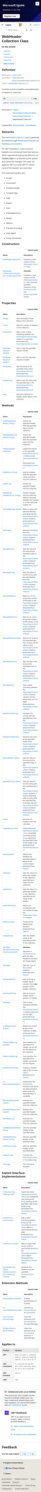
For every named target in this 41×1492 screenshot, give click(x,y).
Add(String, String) (10, 472)
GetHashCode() (8, 922)
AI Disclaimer (7, 1479)
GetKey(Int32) (8, 936)
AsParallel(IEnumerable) (12, 1298)
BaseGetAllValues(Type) (12, 638)
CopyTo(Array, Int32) (10, 828)
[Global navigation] (2, 25)
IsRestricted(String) (10, 1056)
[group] (20, 102)
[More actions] (37, 30)
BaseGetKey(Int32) (10, 661)
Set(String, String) (9, 1146)
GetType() (6, 965)
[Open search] (30, 25)
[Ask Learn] (27, 30)
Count (5, 325)
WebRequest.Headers (27, 140)
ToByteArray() (8, 1155)
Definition (7, 51)
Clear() (5, 819)
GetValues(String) (9, 993)
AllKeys (5, 318)
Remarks (7, 54)
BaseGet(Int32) (8, 549)
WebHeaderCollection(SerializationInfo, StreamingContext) (12, 273)
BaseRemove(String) (10, 713)
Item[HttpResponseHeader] (6, 359)
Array (25, 838)
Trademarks (6, 1489)
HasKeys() (6, 1002)
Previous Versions (21, 1479)
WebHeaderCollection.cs (17, 83)
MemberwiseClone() (10, 1068)
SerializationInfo (30, 289)
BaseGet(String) (9, 572)
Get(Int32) (6, 873)
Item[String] (7, 380)
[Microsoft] (20, 24)
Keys (4, 394)
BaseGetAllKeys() (9, 596)
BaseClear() (7, 530)
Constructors (8, 57)
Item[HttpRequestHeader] (6, 350)
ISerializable (31, 125)
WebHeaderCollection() (11, 259)
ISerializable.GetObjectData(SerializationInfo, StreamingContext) (9, 1272)
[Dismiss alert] (37, 3)
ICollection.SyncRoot (10, 1244)
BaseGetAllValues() (10, 617)
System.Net (16, 75)
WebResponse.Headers (12, 144)
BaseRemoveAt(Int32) (11, 737)
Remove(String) (8, 1119)
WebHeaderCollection (14, 137)
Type (31, 965)
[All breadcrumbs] (4, 30)
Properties (8, 60)
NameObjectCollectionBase (24, 113)
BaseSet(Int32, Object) (11, 758)
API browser (12, 30)
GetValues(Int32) (9, 979)
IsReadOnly (7, 332)
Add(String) (7, 484)
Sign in (36, 25)
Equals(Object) (8, 854)
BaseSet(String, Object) (11, 781)
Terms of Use (30, 1485)
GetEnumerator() (9, 905)
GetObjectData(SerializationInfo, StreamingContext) (11, 949)
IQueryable (30, 1312)
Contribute (6, 1482)
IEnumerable (18, 125)
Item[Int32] (7, 366)
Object (15, 109)
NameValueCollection (22, 116)
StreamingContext (30, 294)
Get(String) (7, 889)
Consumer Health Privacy (11, 1485)
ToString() (6, 1164)
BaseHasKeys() (8, 685)
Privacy (15, 1482)
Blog (32, 1479)
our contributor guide (17, 1405)
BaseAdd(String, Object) (12, 509)
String (33, 596)
